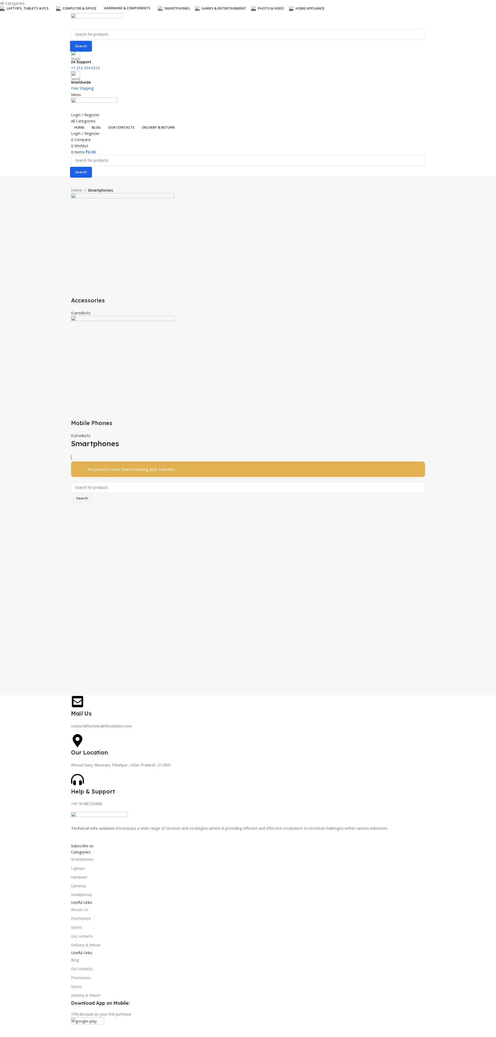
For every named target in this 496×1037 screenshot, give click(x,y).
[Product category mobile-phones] (248, 315)
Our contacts (82, 936)
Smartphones (82, 859)
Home (76, 190)
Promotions (81, 918)
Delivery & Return (85, 944)
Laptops (78, 868)
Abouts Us (79, 909)
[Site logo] (97, 20)
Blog (75, 959)
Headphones (81, 894)
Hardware (79, 877)
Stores (76, 927)
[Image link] (99, 818)
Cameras (78, 885)
